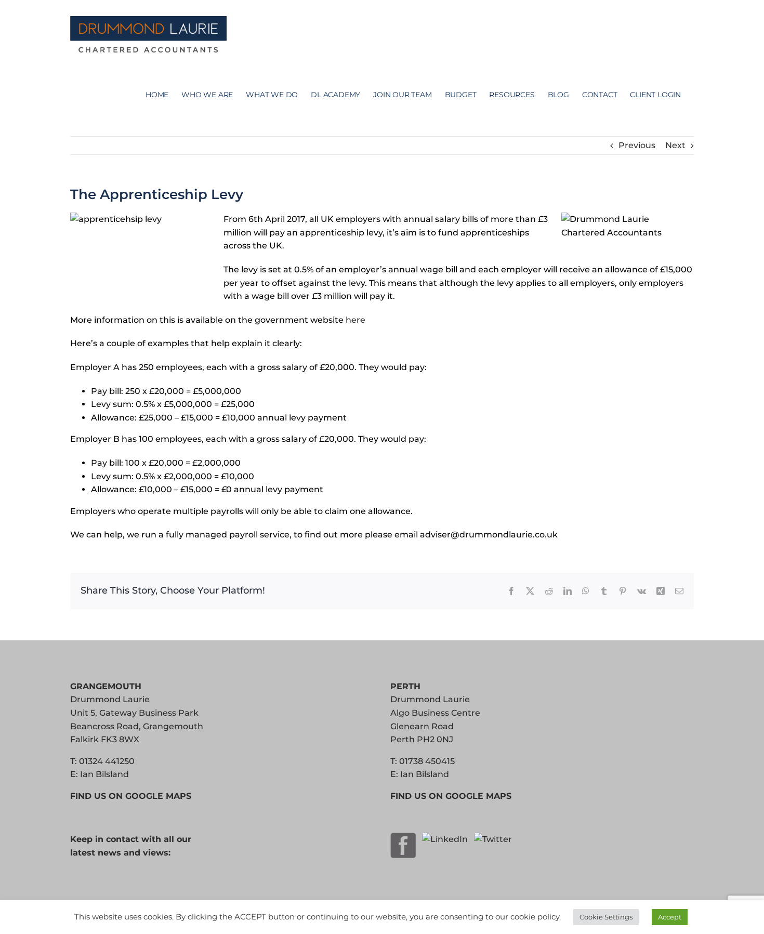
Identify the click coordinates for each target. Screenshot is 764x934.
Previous (636, 145)
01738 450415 (427, 761)
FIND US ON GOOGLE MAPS (130, 796)
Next (675, 145)
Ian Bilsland (104, 774)
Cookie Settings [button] (606, 917)
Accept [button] (669, 917)
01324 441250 (107, 761)
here (355, 320)
